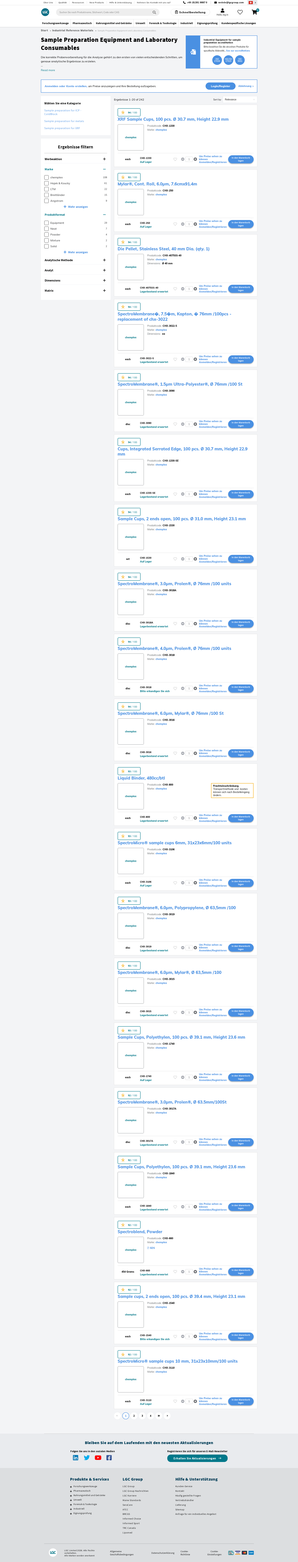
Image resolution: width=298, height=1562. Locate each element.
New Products (97, 2)
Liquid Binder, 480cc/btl (141, 778)
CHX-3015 (169, 979)
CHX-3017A (169, 1108)
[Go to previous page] (117, 1415)
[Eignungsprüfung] (71, 1513)
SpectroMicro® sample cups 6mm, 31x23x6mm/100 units (175, 842)
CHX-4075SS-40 (172, 255)
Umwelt (77, 1499)
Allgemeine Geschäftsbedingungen (122, 1553)
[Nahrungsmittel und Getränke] (71, 1495)
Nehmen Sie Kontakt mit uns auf (153, 2)
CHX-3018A (169, 590)
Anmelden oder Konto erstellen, (66, 86)
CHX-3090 (169, 390)
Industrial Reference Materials (72, 30)
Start (44, 30)
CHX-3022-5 (170, 325)
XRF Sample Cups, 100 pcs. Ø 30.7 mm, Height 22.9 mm (173, 119)
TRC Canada (129, 1527)
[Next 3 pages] (158, 1415)
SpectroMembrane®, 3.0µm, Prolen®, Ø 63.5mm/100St (172, 1102)
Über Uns (48, 2)
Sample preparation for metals (64, 121)
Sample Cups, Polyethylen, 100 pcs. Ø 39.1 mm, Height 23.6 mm (181, 1037)
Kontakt (179, 1490)
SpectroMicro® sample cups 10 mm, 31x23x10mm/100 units (178, 1361)
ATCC (125, 1509)
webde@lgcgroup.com (231, 2)
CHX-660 (168, 1238)
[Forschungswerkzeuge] (71, 1486)
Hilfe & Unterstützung (120, 2)
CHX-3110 (169, 1367)
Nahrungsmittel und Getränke (89, 1495)
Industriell (79, 1508)
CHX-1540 (169, 1303)
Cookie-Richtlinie (185, 1553)
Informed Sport (131, 1523)
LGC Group (129, 1486)
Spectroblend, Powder (140, 1231)
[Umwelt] (71, 1500)
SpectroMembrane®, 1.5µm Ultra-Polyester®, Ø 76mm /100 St (180, 384)
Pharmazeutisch (82, 1490)
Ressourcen (78, 2)
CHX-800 (168, 784)
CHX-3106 (169, 849)
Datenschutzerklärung (162, 1552)
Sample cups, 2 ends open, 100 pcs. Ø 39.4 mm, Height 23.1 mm (181, 1296)
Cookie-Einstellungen (214, 1553)
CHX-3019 (169, 914)
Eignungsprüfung (82, 1513)
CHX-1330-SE (170, 460)
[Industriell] (71, 1509)
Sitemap (180, 1509)
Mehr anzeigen (78, 207)
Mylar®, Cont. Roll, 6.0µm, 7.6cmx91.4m (157, 183)
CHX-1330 (169, 125)
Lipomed (127, 1532)
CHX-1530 (169, 525)
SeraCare (127, 1504)
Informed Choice (132, 1518)
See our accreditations (238, 50)
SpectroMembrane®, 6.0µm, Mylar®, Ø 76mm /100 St (171, 713)
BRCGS (126, 1514)
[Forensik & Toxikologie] (71, 1504)
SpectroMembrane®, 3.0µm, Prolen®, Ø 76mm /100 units (174, 583)
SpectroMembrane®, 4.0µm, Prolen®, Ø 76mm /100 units (174, 648)
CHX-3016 (169, 720)
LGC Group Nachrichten (136, 1490)
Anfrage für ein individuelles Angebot (195, 1514)
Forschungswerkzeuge (85, 1486)
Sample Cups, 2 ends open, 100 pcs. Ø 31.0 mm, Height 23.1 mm (182, 518)
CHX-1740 (169, 1043)
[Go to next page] (167, 1415)
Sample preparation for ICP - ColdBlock (62, 112)
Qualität (62, 2)
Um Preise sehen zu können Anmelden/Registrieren (213, 159)
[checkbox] (46, 177)
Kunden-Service (183, 1486)
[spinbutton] (189, 159)
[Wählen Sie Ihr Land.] (252, 2)
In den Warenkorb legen (241, 159)
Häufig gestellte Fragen (188, 1495)
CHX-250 (168, 190)
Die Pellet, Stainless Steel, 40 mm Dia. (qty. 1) (164, 248)
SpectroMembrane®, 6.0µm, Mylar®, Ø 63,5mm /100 (169, 972)
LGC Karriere (129, 1495)
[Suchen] (154, 12)
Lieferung (180, 1504)
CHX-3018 (169, 655)
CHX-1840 (169, 1173)
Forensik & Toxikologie (85, 1504)
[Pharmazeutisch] (71, 1491)
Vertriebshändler (184, 1500)
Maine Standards (132, 1500)
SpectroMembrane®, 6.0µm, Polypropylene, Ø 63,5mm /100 (177, 907)
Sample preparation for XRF (62, 128)
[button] (75, 159)
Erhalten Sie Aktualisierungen (195, 1458)
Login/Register (220, 86)
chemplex (161, 129)
